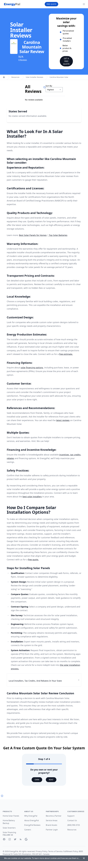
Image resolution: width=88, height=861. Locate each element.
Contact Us (72, 820)
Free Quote (51, 4)
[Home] (4, 77)
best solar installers (32, 496)
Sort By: (49, 86)
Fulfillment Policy (70, 851)
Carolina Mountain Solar (59, 77)
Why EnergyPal (30, 816)
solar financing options (32, 367)
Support (70, 816)
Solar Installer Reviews (34, 77)
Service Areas (51, 820)
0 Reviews (22, 60)
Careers (27, 829)
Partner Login (52, 829)
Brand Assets (51, 825)
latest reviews (63, 420)
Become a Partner (53, 816)
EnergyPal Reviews (32, 825)
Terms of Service (55, 851)
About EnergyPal (31, 820)
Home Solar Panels (11, 816)
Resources (15, 77)
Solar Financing (9, 832)
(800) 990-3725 (73, 825)
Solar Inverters (9, 828)
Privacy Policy (41, 851)
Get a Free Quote (66, 61)
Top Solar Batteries (57, 235)
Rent (51, 779)
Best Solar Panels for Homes (33, 235)
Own (37, 779)
